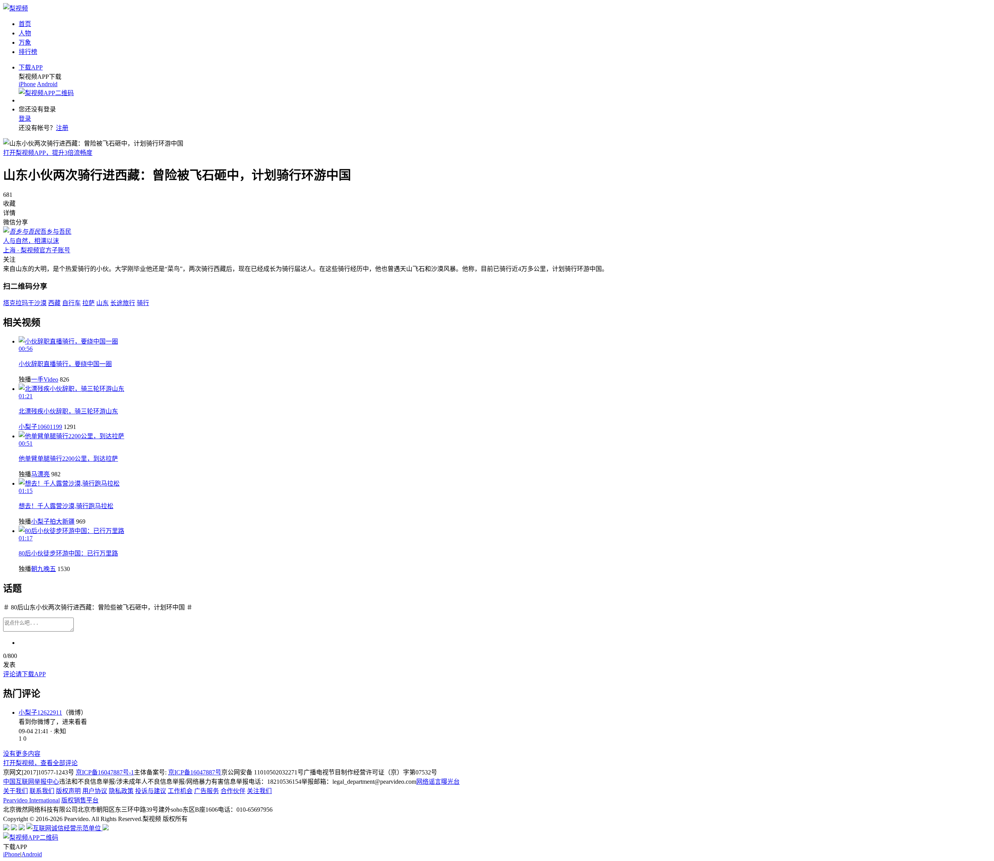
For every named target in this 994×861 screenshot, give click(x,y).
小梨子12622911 (40, 712)
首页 (25, 24)
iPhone (27, 84)
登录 (25, 118)
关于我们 (15, 791)
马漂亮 (40, 474)
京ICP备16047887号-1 (105, 772)
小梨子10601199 (40, 427)
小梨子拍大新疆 (53, 521)
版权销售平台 (80, 800)
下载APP (31, 67)
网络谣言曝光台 (438, 781)
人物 (25, 33)
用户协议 (94, 791)
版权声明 (68, 791)
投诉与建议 (150, 791)
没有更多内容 (21, 753)
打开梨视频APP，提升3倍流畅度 (47, 152)
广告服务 (206, 791)
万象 (25, 42)
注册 (62, 128)
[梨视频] (15, 8)
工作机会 (180, 791)
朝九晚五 (43, 569)
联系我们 (42, 791)
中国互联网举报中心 (31, 781)
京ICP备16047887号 (194, 772)
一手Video (44, 379)
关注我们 (259, 791)
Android (47, 84)
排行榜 (28, 52)
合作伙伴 (233, 791)
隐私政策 (121, 791)
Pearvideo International (31, 800)
